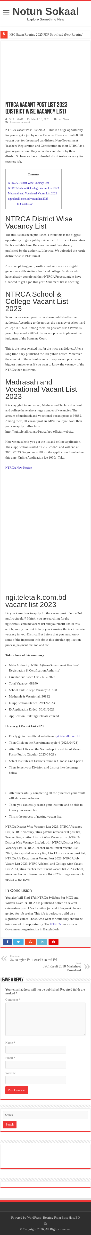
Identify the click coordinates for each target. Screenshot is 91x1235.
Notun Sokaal (45, 11)
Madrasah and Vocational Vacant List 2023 (32, 193)
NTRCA (55, 924)
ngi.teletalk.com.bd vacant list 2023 (28, 198)
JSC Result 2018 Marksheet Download (62, 967)
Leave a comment (20, 122)
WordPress (34, 1217)
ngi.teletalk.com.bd (67, 736)
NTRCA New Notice (18, 467)
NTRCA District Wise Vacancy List (28, 183)
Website (10, 1073)
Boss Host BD (71, 1217)
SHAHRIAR (16, 119)
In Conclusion (25, 204)
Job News (63, 119)
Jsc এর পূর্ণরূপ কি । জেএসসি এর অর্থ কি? (33, 958)
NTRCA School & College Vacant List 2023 (33, 188)
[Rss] (45, 1223)
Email (10, 1058)
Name (10, 1042)
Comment (13, 999)
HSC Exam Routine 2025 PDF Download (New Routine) (46, 34)
